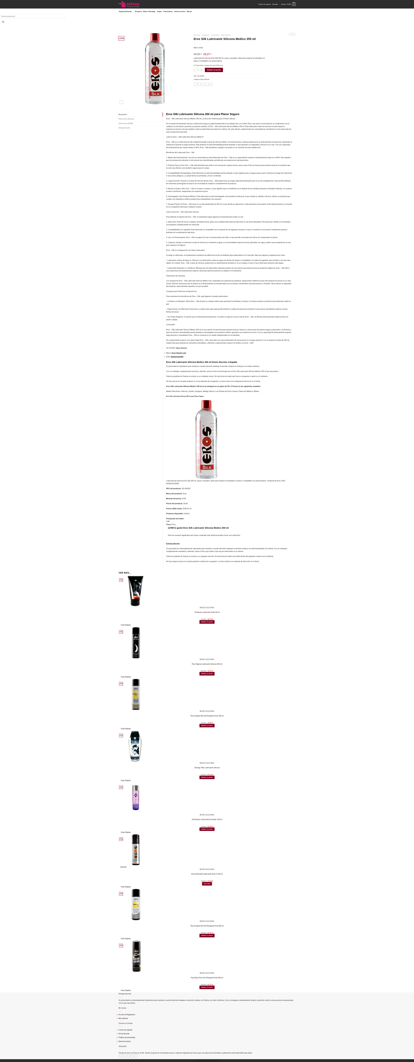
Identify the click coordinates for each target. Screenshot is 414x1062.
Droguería (205, 35)
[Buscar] (3, 22)
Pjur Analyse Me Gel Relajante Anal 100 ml (207, 716)
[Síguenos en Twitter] (124, 1056)
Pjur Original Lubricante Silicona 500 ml (207, 664)
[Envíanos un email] (128, 1056)
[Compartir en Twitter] (199, 84)
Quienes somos (125, 1041)
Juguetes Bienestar (125, 11)
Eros (201, 48)
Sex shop (197, 35)
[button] (275, 4)
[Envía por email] (203, 84)
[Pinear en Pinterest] (207, 84)
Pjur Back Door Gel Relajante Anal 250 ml (207, 978)
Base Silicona (226, 35)
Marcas (189, 11)
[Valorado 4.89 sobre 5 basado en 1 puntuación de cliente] (229, 51)
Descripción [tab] (123, 114)
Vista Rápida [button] (126, 625)
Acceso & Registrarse (127, 1014)
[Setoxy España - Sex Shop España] (131, 4)
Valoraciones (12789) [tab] (126, 123)
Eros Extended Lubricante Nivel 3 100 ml (207, 874)
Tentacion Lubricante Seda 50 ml (207, 612)
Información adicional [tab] (126, 119)
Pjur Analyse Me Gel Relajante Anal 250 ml (207, 926)
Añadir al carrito (214, 70)
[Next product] (290, 34)
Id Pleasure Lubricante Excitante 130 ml (207, 819)
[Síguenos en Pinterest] (132, 1056)
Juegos (159, 11)
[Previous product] (293, 34)
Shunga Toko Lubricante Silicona (207, 768)
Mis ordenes (123, 1018)
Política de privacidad (127, 1037)
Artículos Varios (179, 11)
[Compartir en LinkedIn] (211, 84)
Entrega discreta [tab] (124, 128)
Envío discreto (124, 1034)
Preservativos (168, 11)
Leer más (207, 883)
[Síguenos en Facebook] (120, 1056)
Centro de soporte (264, 4)
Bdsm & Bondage (149, 11)
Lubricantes (215, 35)
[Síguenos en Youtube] (136, 1056)
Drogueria (138, 11)
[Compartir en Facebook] (195, 84)
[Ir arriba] (409, 1059)
